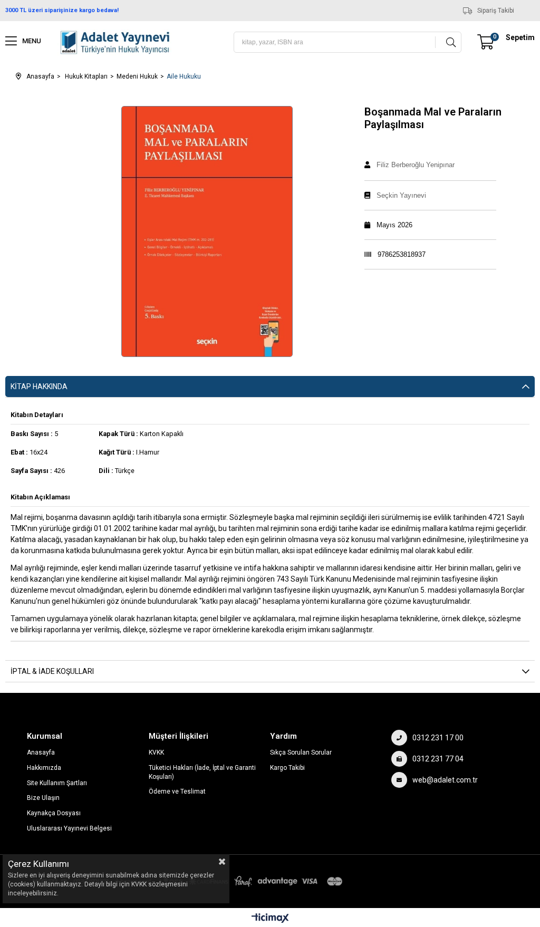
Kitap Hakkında (39, 386)
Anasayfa (41, 752)
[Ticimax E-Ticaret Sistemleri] (270, 918)
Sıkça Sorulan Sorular (301, 752)
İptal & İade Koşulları (52, 671)
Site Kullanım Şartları (57, 783)
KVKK (156, 752)
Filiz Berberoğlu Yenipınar (416, 165)
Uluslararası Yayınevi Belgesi (69, 828)
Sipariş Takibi (495, 10)
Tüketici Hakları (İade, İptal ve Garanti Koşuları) (202, 772)
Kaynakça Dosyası (54, 813)
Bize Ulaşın (43, 798)
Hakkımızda (44, 767)
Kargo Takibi (287, 767)
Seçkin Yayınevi (401, 195)
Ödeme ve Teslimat (177, 791)
